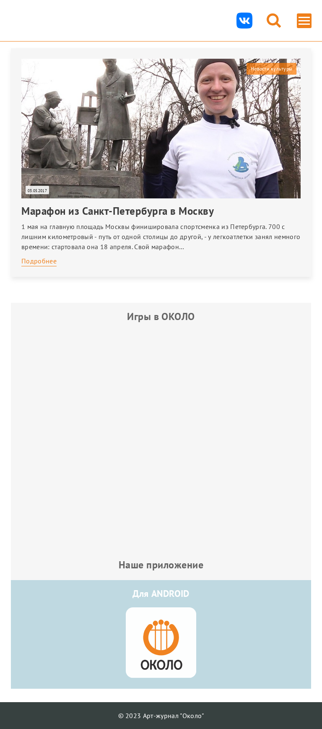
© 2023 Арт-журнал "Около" (161, 715)
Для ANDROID (161, 593)
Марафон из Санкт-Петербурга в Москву (117, 211)
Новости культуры (271, 68)
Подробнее (39, 261)
